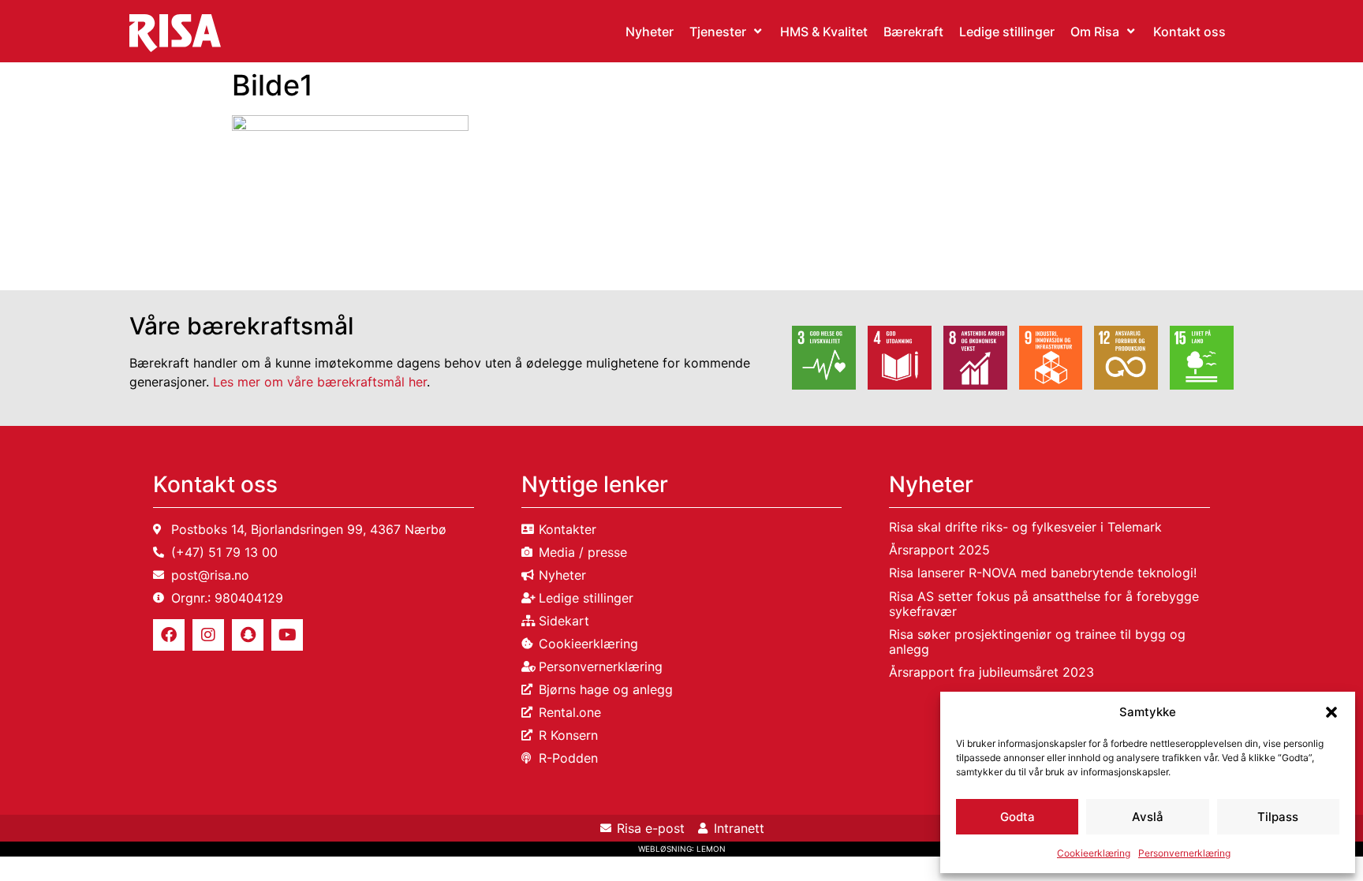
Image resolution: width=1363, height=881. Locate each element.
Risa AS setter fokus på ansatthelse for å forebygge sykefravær (1044, 603)
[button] (1331, 712)
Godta (1017, 816)
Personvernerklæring (1184, 853)
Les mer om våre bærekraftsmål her (320, 382)
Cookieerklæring (1093, 853)
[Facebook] (169, 635)
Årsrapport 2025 (939, 550)
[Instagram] (208, 635)
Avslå (1147, 816)
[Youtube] (287, 635)
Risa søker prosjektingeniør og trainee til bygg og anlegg (1037, 641)
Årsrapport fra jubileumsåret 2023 (991, 672)
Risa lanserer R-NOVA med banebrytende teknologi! (1043, 572)
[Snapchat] (247, 635)
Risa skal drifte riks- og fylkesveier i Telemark (1025, 527)
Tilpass (1277, 816)
